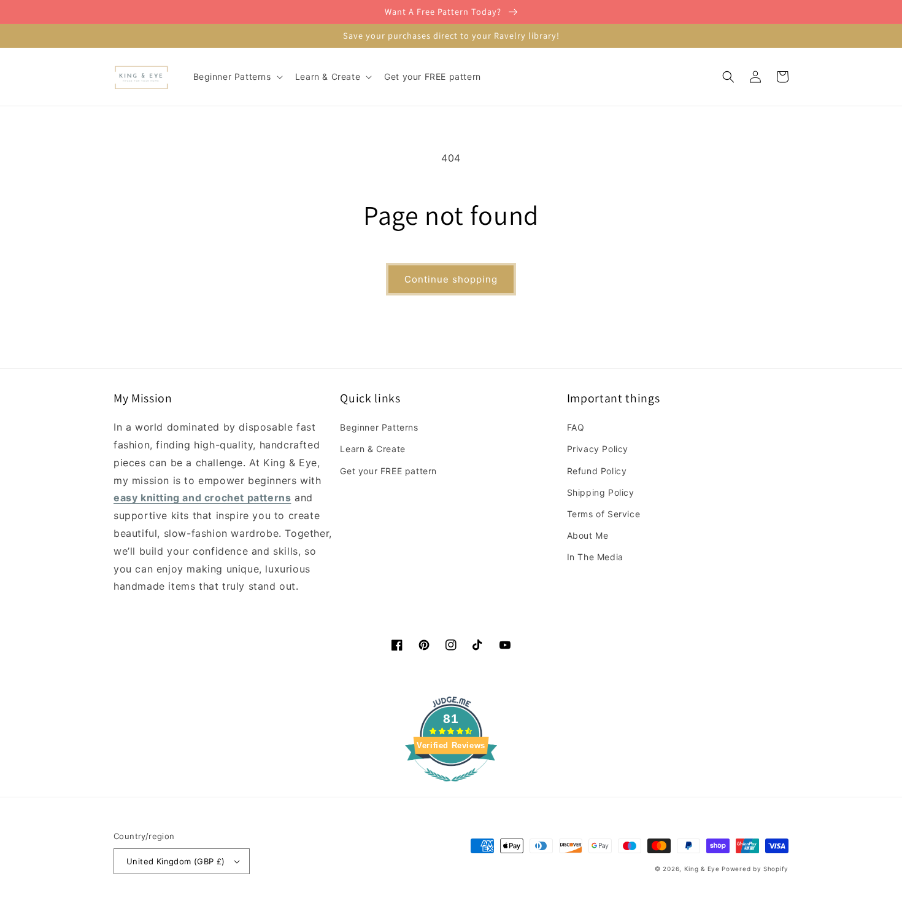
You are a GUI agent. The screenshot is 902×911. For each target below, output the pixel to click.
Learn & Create (372, 449)
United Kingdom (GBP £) (175, 861)
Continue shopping (451, 279)
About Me (588, 535)
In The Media (595, 557)
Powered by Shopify (755, 868)
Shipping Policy (600, 492)
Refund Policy (597, 471)
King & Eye (702, 868)
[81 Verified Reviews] (451, 787)
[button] (237, 77)
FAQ (576, 427)
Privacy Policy (597, 449)
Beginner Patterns (379, 427)
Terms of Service (604, 514)
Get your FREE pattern (388, 471)
